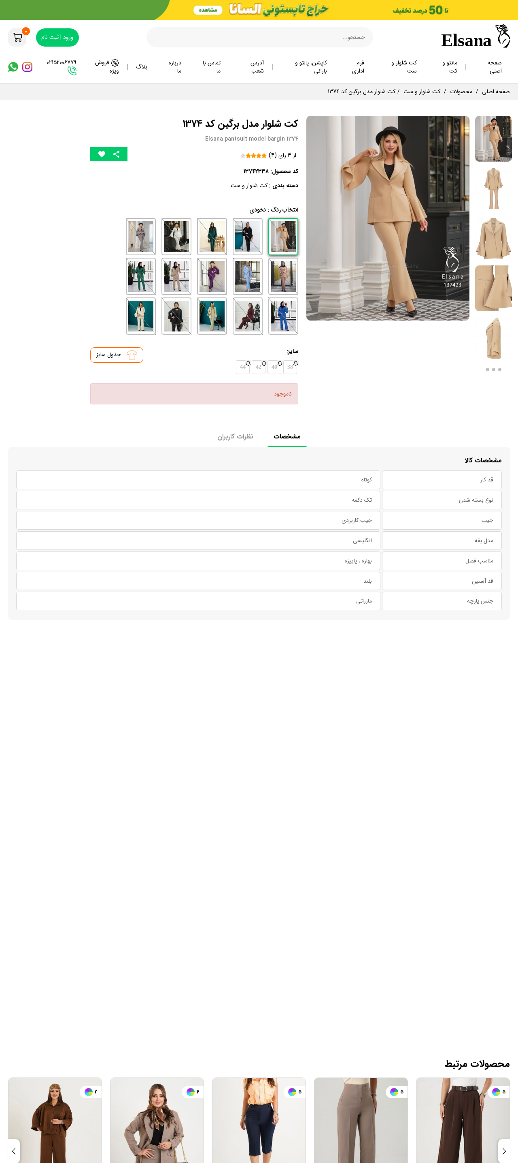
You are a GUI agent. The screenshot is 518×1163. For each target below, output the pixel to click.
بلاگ (141, 66)
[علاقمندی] (101, 154)
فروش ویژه (107, 66)
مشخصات (287, 437)
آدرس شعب (257, 66)
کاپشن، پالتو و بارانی (311, 66)
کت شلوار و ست (404, 66)
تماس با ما (212, 66)
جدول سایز (109, 354)
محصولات (461, 91)
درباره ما (175, 66)
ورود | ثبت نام (57, 37)
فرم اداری (358, 66)
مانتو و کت (449, 66)
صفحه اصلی (495, 66)
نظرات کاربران (235, 437)
